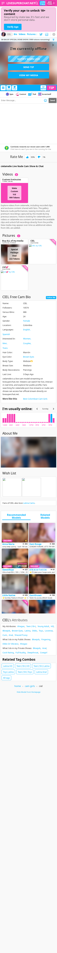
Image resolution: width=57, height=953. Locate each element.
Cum (5, 635)
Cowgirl (43, 652)
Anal (11, 635)
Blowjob (6, 630)
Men (5, 343)
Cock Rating (8, 652)
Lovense (49, 630)
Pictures (32, 34)
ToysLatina (8, 671)
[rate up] (27, 157)
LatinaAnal (41, 671)
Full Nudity (21, 652)
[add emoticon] (45, 100)
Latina (27, 630)
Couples (27, 343)
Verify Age (12, 26)
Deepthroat (32, 652)
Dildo (34, 630)
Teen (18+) (31, 626)
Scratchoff (46, 94)
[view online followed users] (36, 3)
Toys (41, 630)
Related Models (45, 516)
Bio (15, 34)
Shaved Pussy (21, 635)
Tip (51, 88)
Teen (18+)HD (22, 666)
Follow (9, 89)
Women (27, 338)
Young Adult (43, 626)
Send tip (28, 67)
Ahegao (21, 626)
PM (14, 89)
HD (52, 626)
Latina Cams (29, 503)
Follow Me (51, 297)
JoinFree (42, 3)
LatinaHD (7, 666)
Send (52, 100)
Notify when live (28, 58)
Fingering (45, 639)
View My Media (28, 75)
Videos (22, 34)
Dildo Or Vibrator (10, 643)
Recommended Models (16, 516)
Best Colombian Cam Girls (35, 398)
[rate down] (39, 157)
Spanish (6, 334)
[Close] (54, 34)
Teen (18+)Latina (41, 666)
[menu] (3, 3)
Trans (5, 348)
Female (26, 320)
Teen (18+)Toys (25, 671)
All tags (6, 677)
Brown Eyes (28, 356)
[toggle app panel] (54, 40)
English (26, 329)
